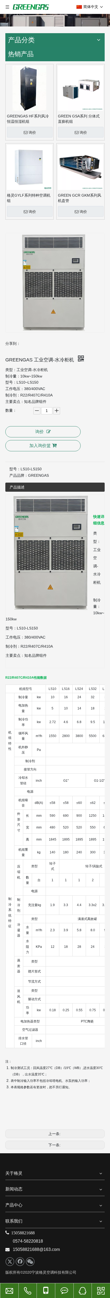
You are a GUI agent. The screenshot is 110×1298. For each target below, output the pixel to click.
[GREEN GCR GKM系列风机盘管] (80, 167)
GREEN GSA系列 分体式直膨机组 (79, 119)
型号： (15, 469)
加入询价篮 (40, 445)
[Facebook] (20, 1261)
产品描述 (17, 487)
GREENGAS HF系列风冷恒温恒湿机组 (28, 119)
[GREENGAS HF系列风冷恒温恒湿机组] (29, 88)
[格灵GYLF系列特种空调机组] (29, 167)
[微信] (30, 1261)
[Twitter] (10, 1261)
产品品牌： (18, 475)
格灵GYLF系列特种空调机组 (28, 198)
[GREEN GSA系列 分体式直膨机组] (80, 88)
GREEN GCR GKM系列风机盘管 (79, 198)
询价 (32, 132)
